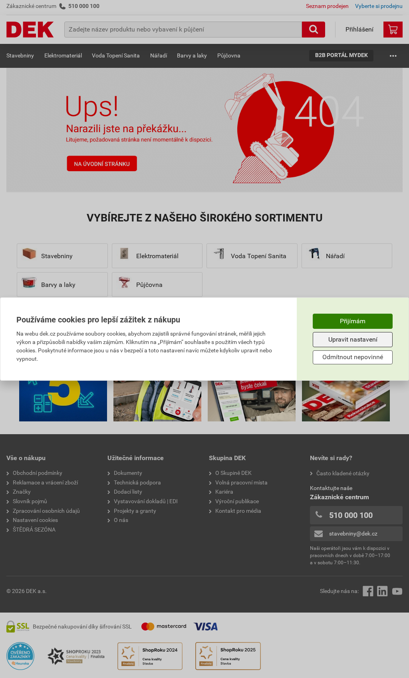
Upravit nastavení (352, 339)
